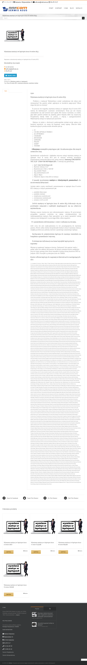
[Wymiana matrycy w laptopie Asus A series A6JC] (16, 527)
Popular (37, 608)
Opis (5, 91)
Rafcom (10, 663)
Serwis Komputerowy (9, 655)
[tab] (6, 91)
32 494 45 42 (8, 649)
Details (26, 550)
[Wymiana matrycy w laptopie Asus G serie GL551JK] (43, 527)
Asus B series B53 (12, 83)
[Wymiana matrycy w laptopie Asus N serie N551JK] (70, 527)
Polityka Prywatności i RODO (11, 626)
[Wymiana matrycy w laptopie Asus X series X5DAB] (16, 569)
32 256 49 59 (8, 2)
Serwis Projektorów (8, 652)
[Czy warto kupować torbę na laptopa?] (34, 624)
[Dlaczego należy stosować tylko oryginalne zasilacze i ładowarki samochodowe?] (34, 614)
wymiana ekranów (23, 83)
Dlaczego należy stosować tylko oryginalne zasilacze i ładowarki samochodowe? (45, 614)
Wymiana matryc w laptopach (18, 81)
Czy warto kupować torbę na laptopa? (46, 624)
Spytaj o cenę (11, 75)
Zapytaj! (8, 552)
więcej (17, 615)
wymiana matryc (33, 83)
